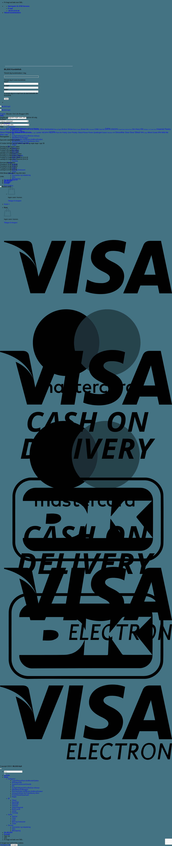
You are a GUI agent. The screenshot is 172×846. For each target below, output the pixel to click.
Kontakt (6, 183)
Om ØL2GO (8, 832)
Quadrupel (97, 132)
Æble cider (4, 135)
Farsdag (15, 161)
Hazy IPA (139, 129)
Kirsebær (30, 132)
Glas (13, 177)
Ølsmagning (16, 179)
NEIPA (52, 132)
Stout (137, 132)
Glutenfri (15, 806)
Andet (10, 814)
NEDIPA (45, 132)
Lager (34, 132)
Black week (16, 809)
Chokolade (91, 129)
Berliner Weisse (67, 129)
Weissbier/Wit (17, 782)
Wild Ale (164, 132)
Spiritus (14, 816)
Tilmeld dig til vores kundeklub (14, 80)
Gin (133, 129)
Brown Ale (85, 129)
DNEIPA (114, 129)
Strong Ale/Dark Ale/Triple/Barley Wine (25, 141)
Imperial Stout (12, 132)
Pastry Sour (67, 132)
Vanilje (145, 132)
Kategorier (11, 127)
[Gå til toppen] (1, 768)
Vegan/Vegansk (17, 807)
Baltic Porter (30, 129)
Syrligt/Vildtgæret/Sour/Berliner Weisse (26, 136)
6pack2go (15, 802)
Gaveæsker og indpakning (21, 175)
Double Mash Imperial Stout (125, 129)
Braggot (79, 129)
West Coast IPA (154, 132)
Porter (90, 132)
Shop (6, 777)
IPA (13, 134)
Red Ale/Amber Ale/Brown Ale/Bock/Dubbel (27, 139)
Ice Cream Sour (152, 129)
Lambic (39, 132)
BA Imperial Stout (16, 129)
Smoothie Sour (122, 132)
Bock (75, 129)
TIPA (142, 132)
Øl (9, 798)
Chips (14, 171)
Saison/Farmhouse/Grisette (21, 784)
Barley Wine (39, 129)
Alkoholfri (3, 129)
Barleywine (49, 129)
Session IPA (111, 132)
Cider (97, 129)
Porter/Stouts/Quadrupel (20, 795)
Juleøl (14, 811)
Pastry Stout (77, 132)
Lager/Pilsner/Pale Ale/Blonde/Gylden (25, 781)
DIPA (108, 129)
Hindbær (146, 129)
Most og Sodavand (18, 170)
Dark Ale (102, 129)
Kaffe (26, 132)
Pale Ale (59, 132)
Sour (132, 132)
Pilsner (85, 132)
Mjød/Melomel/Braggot (20, 138)
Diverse (10, 825)
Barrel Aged (57, 129)
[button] (12, 12)
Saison (104, 132)
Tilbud (14, 800)
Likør (14, 820)
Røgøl (14, 145)
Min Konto (7, 181)
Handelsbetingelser (11, 180)
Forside (2, 114)
